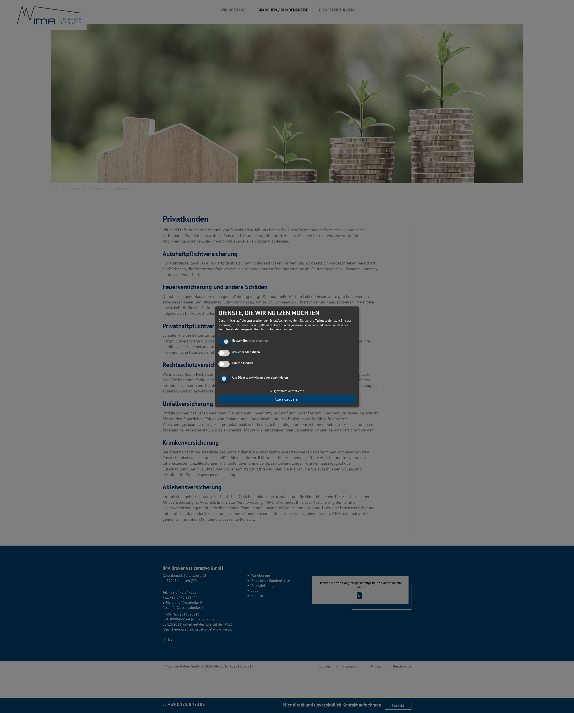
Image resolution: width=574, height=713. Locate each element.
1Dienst (239, 356)
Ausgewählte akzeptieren (287, 391)
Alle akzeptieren (287, 399)
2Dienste (239, 345)
